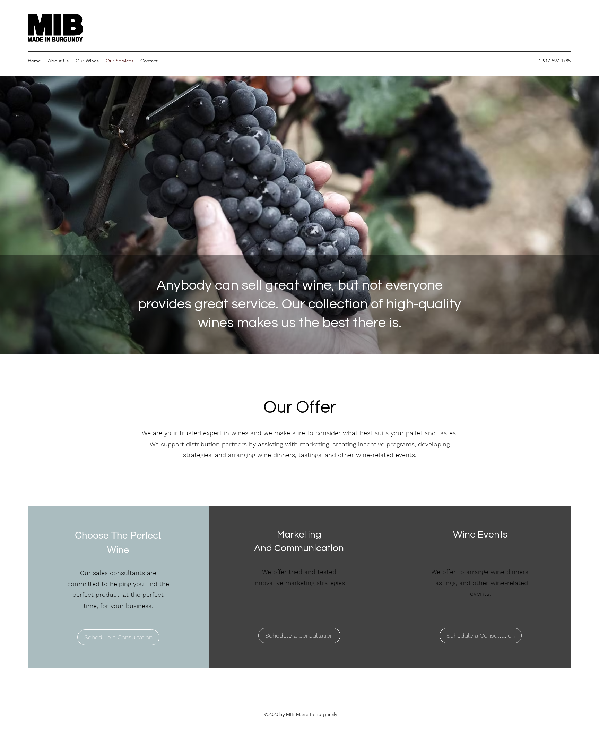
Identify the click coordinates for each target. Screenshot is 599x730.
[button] (299, 635)
